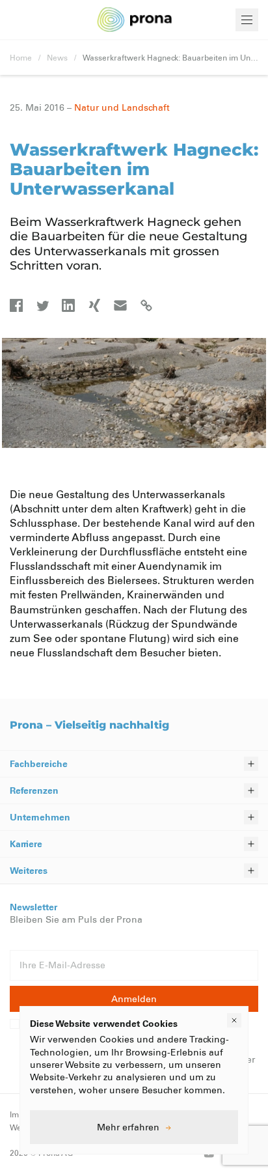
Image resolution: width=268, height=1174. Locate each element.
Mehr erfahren (128, 1127)
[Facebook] (16, 305)
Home (21, 57)
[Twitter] (42, 305)
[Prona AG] (134, 20)
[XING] (94, 305)
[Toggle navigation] (246, 19)
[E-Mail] (120, 305)
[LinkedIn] (68, 305)
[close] (234, 1020)
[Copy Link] (146, 305)
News (57, 57)
